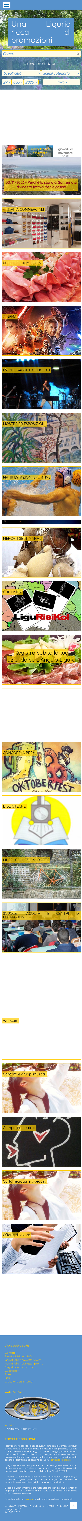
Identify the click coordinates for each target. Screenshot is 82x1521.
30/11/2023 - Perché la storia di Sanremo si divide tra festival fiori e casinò (41, 184)
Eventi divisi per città (18, 1356)
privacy (29, 1499)
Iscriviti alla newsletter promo (24, 1363)
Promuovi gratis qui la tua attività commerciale (46, 656)
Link (7, 1378)
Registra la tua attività (19, 1367)
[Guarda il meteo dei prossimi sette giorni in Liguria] (24, 1023)
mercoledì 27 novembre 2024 (40, 152)
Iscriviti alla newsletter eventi (23, 1360)
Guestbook (12, 1370)
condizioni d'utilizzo (61, 1459)
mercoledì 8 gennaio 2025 (14, 151)
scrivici (9, 1425)
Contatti (10, 1352)
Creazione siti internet (19, 1381)
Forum (9, 1374)
